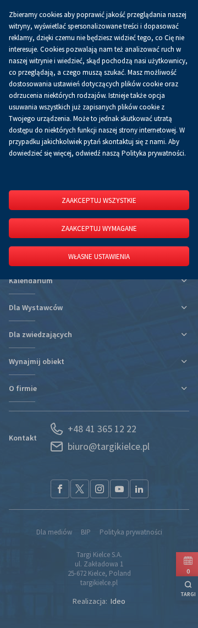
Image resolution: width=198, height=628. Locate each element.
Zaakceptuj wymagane (99, 228)
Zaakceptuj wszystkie (99, 200)
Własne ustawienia (99, 256)
